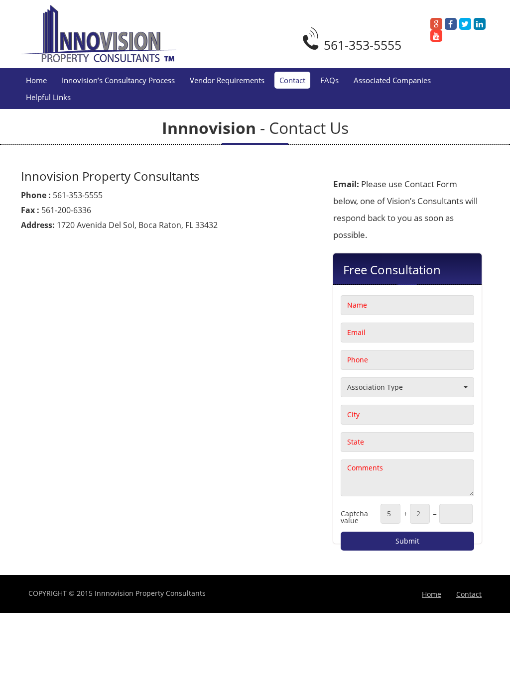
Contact (292, 80)
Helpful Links (48, 97)
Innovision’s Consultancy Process (118, 80)
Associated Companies (392, 80)
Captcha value (354, 517)
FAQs (329, 80)
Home (36, 80)
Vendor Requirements (227, 80)
